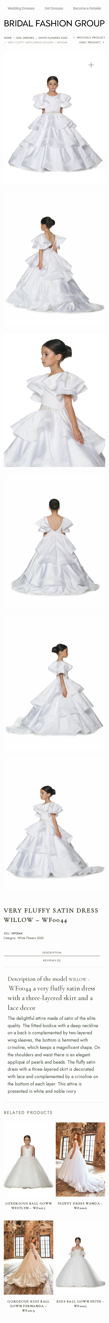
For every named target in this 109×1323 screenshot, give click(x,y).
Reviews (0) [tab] (52, 960)
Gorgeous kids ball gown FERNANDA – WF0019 (28, 1306)
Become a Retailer (87, 8)
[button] (91, 65)
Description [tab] (51, 953)
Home (8, 38)
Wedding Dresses (21, 8)
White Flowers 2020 (53, 38)
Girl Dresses (54, 8)
